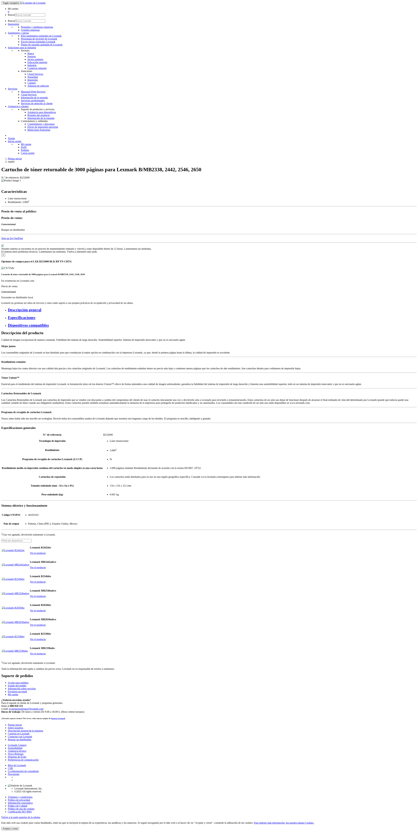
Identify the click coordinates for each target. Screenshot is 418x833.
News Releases (16, 754)
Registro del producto (38, 115)
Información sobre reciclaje (22, 688)
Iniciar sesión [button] (14, 141)
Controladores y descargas (41, 124)
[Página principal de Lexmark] (33, 2)
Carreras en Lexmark (19, 733)
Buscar (11, 14)
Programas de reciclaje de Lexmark (39, 38)
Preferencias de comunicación (23, 759)
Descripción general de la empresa (25, 730)
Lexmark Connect (17, 745)
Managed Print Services (33, 91)
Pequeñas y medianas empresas (37, 27)
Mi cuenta (26, 144)
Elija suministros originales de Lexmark (41, 35)
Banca (30, 53)
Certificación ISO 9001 (20, 811)
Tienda (11, 138)
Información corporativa (20, 802)
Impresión (32, 80)
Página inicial (15, 158)
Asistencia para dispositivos (41, 112)
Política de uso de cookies (21, 808)
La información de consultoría (23, 771)
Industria (31, 65)
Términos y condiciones (20, 797)
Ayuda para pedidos (18, 682)
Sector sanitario (35, 59)
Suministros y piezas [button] (18, 33)
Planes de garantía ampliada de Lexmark (42, 44)
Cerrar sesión (27, 153)
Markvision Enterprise (38, 129)
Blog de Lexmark (17, 765)
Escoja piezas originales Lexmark (38, 41)
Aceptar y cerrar (10, 828)
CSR (10, 768)
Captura (31, 82)
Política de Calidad (17, 805)
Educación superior (37, 62)
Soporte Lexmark (58, 718)
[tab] (212, 310)
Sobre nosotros (15, 727)
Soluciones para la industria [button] (22, 47)
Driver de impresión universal (42, 127)
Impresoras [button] (13, 24)
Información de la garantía (34, 97)
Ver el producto (38, 553)
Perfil (23, 147)
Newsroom (13, 774)
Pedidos (25, 150)
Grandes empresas (30, 30)
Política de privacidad (19, 800)
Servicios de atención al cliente (37, 103)
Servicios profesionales (33, 100)
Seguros (31, 56)
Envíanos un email (17, 691)
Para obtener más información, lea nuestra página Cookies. (284, 822)
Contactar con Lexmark (20, 736)
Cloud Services (35, 74)
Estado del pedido (17, 685)
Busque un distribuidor (19, 739)
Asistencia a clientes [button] (18, 106)
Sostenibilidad (15, 748)
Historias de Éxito (17, 756)
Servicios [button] (12, 88)
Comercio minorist (37, 68)
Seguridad (32, 77)
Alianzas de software (38, 85)
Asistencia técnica (17, 751)
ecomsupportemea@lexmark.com (26, 708)
